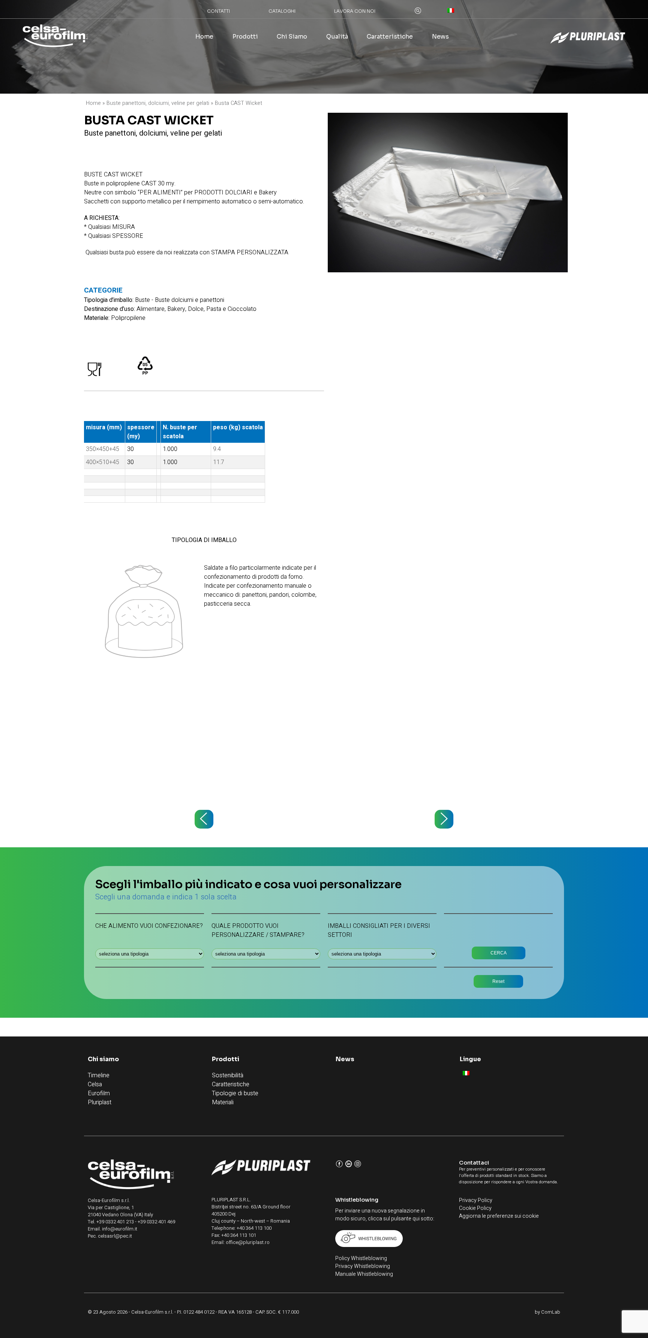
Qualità (337, 36)
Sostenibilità (227, 1075)
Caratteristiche (390, 36)
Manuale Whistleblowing (364, 1274)
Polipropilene (128, 318)
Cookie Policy (475, 1208)
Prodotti (245, 36)
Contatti (218, 11)
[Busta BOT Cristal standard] (444, 819)
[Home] (55, 37)
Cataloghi (282, 11)
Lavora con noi (354, 11)
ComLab (550, 1312)
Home (204, 36)
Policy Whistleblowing (361, 1258)
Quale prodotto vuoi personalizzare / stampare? (258, 930)
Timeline (99, 1075)
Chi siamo (292, 36)
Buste (142, 300)
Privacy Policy (475, 1200)
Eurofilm (99, 1093)
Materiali (223, 1102)
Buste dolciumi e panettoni (189, 300)
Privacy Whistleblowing (362, 1266)
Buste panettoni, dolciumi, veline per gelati (157, 103)
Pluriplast (99, 1102)
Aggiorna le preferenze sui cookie (499, 1216)
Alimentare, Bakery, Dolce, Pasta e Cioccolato (196, 309)
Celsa (95, 1084)
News (440, 36)
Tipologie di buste (235, 1093)
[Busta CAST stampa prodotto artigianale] (204, 819)
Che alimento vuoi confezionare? (149, 925)
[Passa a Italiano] (466, 1073)
